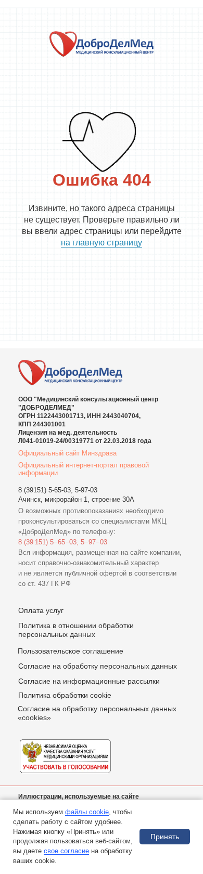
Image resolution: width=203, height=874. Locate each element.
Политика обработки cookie (64, 695)
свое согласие (66, 851)
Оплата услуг (41, 610)
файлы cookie (87, 812)
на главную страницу (101, 242)
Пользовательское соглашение (70, 651)
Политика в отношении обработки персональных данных (76, 629)
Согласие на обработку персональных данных (97, 666)
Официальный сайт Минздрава (67, 453)
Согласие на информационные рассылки (89, 681)
